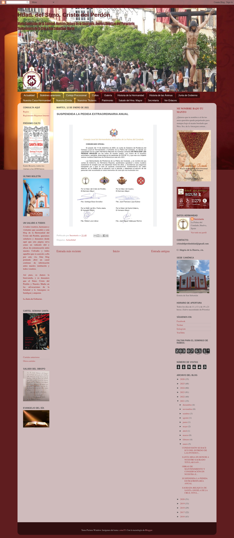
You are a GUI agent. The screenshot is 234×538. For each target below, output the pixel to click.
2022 (182, 396)
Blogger (148, 530)
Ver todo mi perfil (199, 232)
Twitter (180, 325)
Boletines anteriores (50, 95)
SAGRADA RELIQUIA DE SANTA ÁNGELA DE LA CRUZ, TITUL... (195, 490)
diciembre (187, 404)
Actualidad (29, 95)
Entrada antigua (160, 251)
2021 (182, 400)
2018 (182, 507)
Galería (108, 95)
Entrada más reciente (69, 251)
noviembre (188, 409)
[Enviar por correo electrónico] (95, 235)
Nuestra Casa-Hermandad (37, 100)
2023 (182, 392)
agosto (186, 417)
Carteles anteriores (31, 357)
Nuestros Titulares (87, 100)
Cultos (95, 95)
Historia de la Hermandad (130, 95)
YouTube (181, 332)
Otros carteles (29, 361)
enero (185, 443)
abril (185, 430)
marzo (186, 435)
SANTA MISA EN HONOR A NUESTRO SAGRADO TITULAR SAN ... (195, 459)
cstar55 (122, 530)
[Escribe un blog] (98, 235)
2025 (182, 383)
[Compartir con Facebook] (104, 235)
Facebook (181, 321)
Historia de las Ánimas (161, 95)
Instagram (181, 328)
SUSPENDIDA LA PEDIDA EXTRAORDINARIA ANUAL (195, 481)
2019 (182, 503)
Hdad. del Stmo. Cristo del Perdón (64, 14)
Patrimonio (107, 100)
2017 (182, 512)
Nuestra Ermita (64, 100)
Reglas (26, 111)
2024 (182, 387)
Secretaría (153, 100)
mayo (185, 426)
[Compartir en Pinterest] (107, 235)
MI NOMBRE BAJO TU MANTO (190, 110)
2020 (182, 499)
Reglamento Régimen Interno (36, 115)
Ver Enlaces (170, 100)
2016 (182, 516)
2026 (182, 379)
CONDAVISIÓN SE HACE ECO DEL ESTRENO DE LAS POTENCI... (194, 450)
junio (185, 422)
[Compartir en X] (101, 235)
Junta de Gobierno (187, 95)
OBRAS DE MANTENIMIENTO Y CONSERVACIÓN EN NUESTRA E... (193, 470)
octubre (186, 413)
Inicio (116, 251)
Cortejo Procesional (76, 95)
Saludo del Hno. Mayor (130, 100)
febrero (186, 439)
